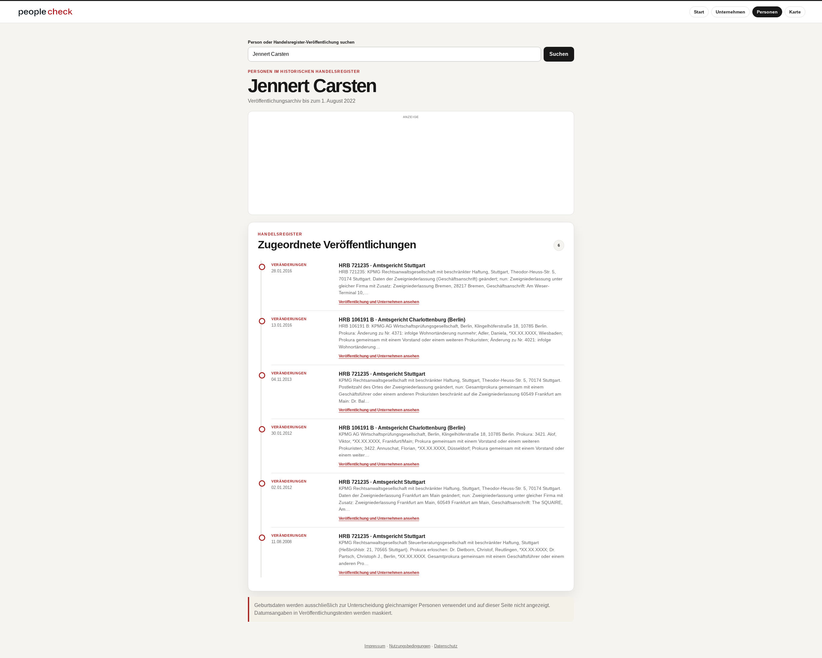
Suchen (558, 54)
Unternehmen (730, 11)
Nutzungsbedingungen (409, 646)
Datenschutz (446, 646)
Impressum (374, 646)
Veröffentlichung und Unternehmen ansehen (379, 302)
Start (699, 11)
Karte (795, 11)
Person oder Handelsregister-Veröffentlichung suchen (301, 42)
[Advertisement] (411, 166)
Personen (767, 11)
